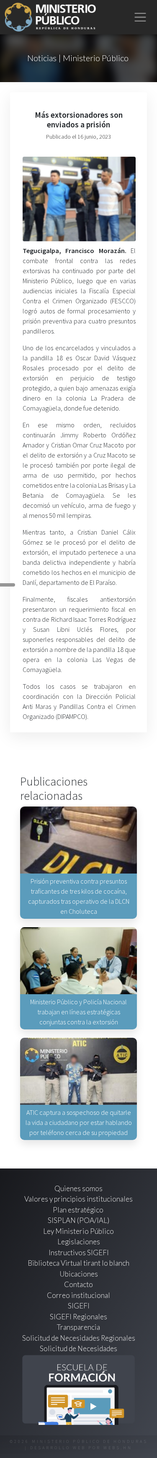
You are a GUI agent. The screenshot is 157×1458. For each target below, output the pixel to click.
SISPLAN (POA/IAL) (78, 1220)
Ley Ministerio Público (78, 1231)
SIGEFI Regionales (78, 1316)
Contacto (78, 1284)
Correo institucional (78, 1295)
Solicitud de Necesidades (78, 1348)
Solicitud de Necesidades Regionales (78, 1338)
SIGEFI (79, 1305)
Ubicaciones (78, 1273)
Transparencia (78, 1327)
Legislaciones (78, 1241)
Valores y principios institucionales (78, 1198)
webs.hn (117, 1447)
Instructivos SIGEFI (79, 1252)
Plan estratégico (79, 1209)
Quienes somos (78, 1188)
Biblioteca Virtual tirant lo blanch (78, 1263)
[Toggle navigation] (140, 17)
